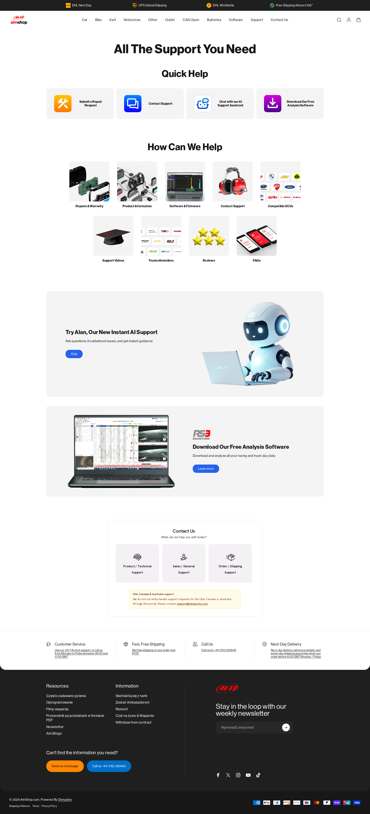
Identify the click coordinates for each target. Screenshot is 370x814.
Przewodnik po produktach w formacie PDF (75, 718)
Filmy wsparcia (57, 709)
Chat (74, 354)
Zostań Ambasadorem (133, 702)
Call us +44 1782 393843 (109, 766)
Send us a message (65, 766)
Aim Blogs (54, 733)
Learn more (206, 469)
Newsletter (55, 727)
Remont (122, 709)
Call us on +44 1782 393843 (218, 650)
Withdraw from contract (134, 722)
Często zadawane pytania (66, 696)
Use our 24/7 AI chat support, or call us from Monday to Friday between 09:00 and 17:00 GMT (81, 653)
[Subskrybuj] (286, 727)
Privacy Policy (49, 806)
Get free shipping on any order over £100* (154, 651)
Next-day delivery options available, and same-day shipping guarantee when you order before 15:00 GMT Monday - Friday (296, 653)
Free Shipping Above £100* (294, 5)
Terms (35, 806)
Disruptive (65, 799)
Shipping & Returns (19, 806)
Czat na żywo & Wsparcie (135, 716)
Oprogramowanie (59, 702)
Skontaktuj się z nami (131, 696)
